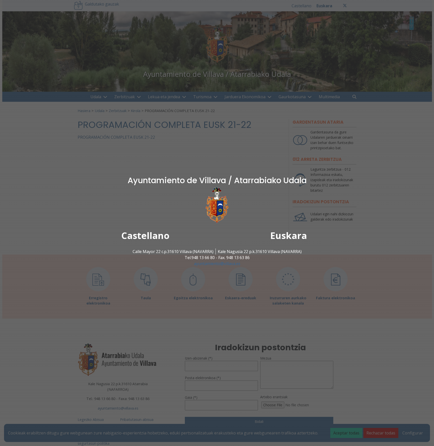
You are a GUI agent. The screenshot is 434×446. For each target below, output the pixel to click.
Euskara (288, 235)
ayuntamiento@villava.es (217, 263)
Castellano (145, 235)
